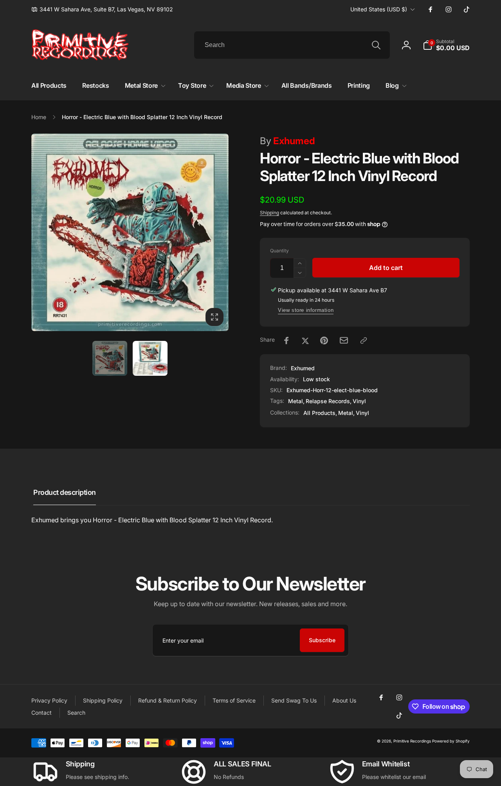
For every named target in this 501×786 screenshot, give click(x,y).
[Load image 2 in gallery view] (150, 358)
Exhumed (287, 141)
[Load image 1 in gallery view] (109, 358)
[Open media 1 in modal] (130, 232)
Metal (295, 401)
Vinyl (359, 401)
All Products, (320, 412)
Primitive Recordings (412, 741)
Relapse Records (328, 401)
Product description (64, 492)
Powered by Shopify (451, 741)
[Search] (376, 45)
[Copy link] (364, 340)
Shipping (269, 213)
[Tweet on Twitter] (305, 340)
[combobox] (292, 45)
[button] (446, 45)
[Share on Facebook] (286, 340)
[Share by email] (344, 340)
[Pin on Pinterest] (324, 340)
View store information (305, 310)
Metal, (346, 412)
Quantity (279, 250)
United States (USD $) (378, 9)
